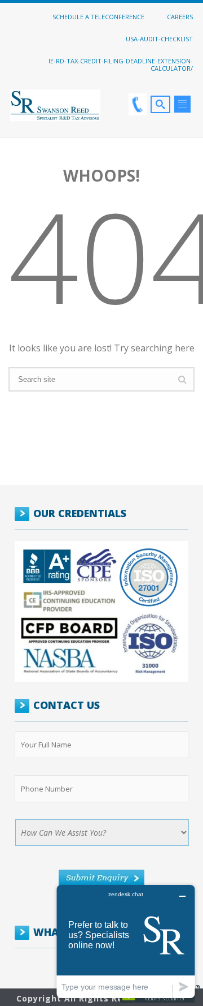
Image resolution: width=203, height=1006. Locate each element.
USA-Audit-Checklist (159, 38)
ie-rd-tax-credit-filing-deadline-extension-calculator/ (120, 64)
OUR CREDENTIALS (79, 513)
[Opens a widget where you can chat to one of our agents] (125, 941)
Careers (180, 16)
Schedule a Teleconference (98, 16)
